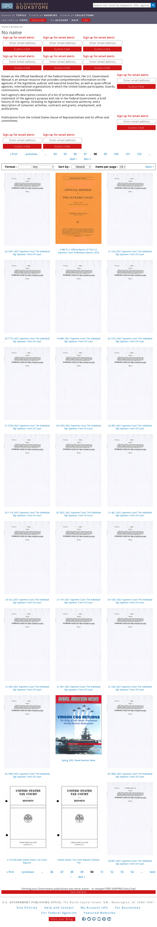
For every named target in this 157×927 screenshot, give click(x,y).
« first (13, 154)
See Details (78, 892)
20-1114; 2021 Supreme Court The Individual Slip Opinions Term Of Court (27, 514)
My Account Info (94, 907)
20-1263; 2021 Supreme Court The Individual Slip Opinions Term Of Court (129, 601)
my (60, 20)
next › (73, 159)
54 (132, 872)
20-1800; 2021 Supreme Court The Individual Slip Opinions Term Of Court (129, 775)
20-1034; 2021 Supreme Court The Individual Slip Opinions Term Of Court (78, 427)
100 (116, 154)
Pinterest (104, 919)
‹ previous (30, 154)
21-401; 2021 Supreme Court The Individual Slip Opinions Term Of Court (130, 514)
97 (85, 154)
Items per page (106, 167)
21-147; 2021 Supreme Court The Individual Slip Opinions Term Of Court (78, 601)
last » (87, 159)
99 (105, 154)
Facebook (84, 919)
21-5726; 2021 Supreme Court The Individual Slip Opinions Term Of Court (27, 427)
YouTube (99, 919)
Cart (86, 20)
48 (71, 872)
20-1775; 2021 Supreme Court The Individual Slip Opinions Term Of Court (27, 340)
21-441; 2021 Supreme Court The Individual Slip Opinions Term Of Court (78, 688)
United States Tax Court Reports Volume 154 (78, 861)
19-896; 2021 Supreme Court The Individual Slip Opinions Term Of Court (78, 340)
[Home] (26, 8)
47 (61, 872)
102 (139, 154)
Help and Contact (59, 907)
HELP (75, 20)
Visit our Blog (62, 919)
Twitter (89, 919)
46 (51, 872)
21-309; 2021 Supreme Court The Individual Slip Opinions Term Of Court (27, 688)
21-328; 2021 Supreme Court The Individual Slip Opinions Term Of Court (130, 688)
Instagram (94, 919)
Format (10, 167)
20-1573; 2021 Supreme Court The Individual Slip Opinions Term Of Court (129, 340)
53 (122, 872)
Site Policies (27, 907)
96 (75, 154)
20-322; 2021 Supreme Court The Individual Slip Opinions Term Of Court (27, 601)
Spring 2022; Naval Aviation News (78, 760)
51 (101, 872)
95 (65, 154)
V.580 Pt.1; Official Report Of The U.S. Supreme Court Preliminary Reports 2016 (78, 251)
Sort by (63, 167)
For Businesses (128, 907)
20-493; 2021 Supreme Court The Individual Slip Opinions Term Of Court (130, 427)
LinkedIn (109, 919)
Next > (150, 167)
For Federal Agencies (59, 913)
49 (81, 872)
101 (127, 154)
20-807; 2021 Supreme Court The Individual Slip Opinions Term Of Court (130, 862)
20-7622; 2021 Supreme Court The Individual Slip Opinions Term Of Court (78, 514)
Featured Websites (100, 913)
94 (55, 154)
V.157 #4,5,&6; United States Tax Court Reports (27, 861)
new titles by (23, 20)
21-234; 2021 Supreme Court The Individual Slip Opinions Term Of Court (130, 253)
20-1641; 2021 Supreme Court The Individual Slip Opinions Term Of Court (27, 253)
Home (4, 26)
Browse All (13, 15)
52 (111, 872)
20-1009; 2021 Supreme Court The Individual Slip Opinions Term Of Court (27, 775)
